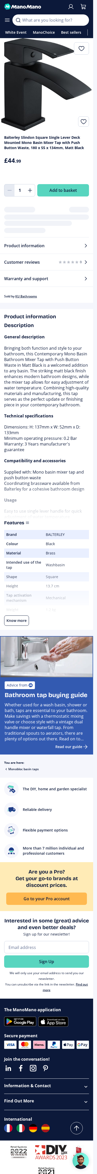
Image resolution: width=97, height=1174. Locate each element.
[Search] (18, 20)
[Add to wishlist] (83, 121)
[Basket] (83, 6)
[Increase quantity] (30, 190)
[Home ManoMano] (33, 6)
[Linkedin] (8, 1068)
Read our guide (68, 746)
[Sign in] (71, 6)
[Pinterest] (45, 1068)
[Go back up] (76, 1128)
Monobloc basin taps (23, 769)
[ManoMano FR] (8, 1128)
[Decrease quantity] (9, 190)
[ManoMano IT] (21, 1128)
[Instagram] (33, 1068)
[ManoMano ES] (45, 1128)
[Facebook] (21, 1068)
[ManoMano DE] (33, 1128)
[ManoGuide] (80, 1161)
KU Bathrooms (26, 296)
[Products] (7, 20)
